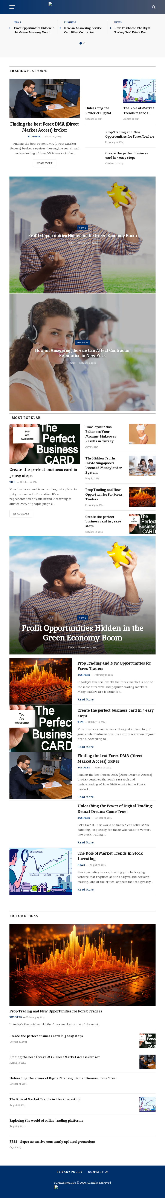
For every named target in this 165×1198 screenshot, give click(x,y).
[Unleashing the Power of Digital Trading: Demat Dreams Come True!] (101, 91)
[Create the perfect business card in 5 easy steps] (93, 158)
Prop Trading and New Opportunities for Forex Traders (129, 134)
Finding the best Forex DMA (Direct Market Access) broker (44, 127)
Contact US (98, 1172)
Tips (12, 482)
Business (70, 22)
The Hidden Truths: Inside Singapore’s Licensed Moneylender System (103, 465)
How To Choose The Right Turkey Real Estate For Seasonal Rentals (132, 30)
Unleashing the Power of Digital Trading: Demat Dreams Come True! (100, 110)
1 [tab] (80, 43)
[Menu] (12, 7)
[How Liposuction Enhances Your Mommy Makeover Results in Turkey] (142, 434)
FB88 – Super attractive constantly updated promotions (52, 1142)
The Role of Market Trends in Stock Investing (138, 110)
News (17, 22)
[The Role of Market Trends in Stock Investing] (139, 91)
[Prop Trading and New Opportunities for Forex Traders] (93, 137)
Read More (45, 163)
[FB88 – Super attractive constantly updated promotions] (147, 1146)
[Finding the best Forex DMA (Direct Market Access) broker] (44, 98)
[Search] (153, 7)
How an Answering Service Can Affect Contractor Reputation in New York (83, 30)
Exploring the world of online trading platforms (46, 1120)
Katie (71, 242)
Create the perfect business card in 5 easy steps (126, 155)
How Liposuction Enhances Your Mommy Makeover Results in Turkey (100, 434)
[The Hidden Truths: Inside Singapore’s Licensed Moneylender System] (142, 466)
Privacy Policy (70, 1172)
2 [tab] (84, 43)
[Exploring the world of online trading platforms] (147, 1125)
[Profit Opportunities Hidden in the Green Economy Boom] (82, 595)
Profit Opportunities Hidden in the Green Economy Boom (34, 30)
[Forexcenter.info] (83, 7)
